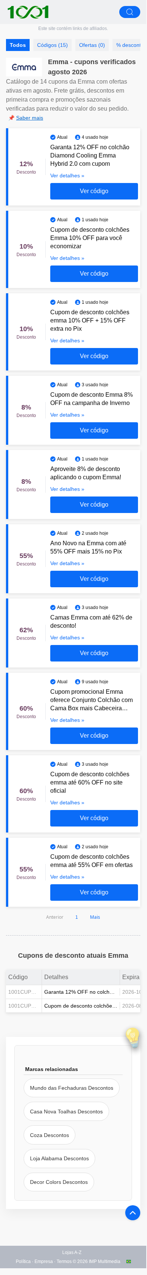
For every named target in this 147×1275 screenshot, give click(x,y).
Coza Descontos (49, 1135)
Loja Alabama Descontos (59, 1158)
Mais (95, 917)
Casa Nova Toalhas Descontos (66, 1111)
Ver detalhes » (67, 175)
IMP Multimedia (104, 1261)
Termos (64, 1261)
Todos (18, 45)
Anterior (54, 917)
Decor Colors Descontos (59, 1182)
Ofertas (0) (92, 45)
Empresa (43, 1261)
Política (23, 1261)
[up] (132, 1212)
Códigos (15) (52, 45)
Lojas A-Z (71, 1252)
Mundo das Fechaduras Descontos (71, 1088)
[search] (129, 12)
